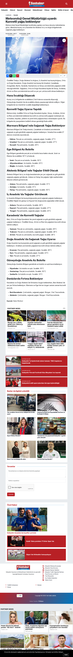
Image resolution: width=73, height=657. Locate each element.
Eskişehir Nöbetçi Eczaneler (53, 566)
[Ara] (66, 4)
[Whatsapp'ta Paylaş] (14, 75)
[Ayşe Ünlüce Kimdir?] (21, 426)
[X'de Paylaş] (10, 75)
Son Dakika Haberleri (51, 578)
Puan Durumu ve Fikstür (51, 574)
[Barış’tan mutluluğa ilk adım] (21, 449)
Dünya (47, 10)
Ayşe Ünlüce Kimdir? (14, 435)
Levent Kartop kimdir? (44, 459)
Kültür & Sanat (63, 10)
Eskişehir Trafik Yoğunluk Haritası (54, 572)
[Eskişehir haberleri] (36, 4)
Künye (9, 587)
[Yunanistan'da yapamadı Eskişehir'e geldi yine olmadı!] (51, 426)
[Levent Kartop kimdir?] (51, 449)
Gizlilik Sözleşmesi (12, 585)
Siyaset (19, 10)
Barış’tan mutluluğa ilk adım (16, 459)
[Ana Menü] (6, 4)
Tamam (66, 654)
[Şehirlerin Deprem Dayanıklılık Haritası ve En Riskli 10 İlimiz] (51, 402)
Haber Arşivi (48, 580)
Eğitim (53, 10)
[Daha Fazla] (17, 75)
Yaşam (15, 15)
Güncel (12, 10)
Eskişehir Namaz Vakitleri (52, 570)
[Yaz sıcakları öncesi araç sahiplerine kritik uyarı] (21, 402)
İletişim (39, 585)
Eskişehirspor (37, 10)
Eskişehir (4, 10)
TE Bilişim (40, 601)
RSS (20, 595)
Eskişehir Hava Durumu (51, 568)
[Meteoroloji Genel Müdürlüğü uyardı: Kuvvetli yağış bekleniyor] (36, 55)
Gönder (11, 494)
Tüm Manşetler (49, 576)
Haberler (8, 15)
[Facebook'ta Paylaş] (7, 75)
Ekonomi (27, 10)
